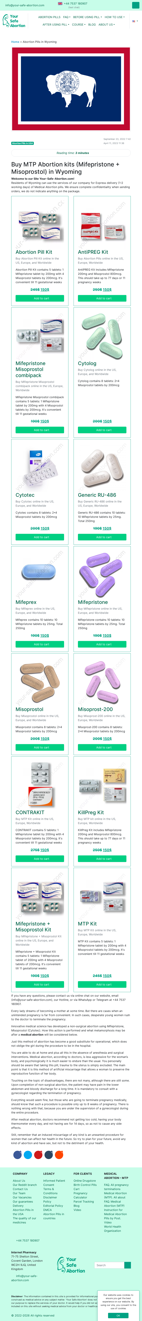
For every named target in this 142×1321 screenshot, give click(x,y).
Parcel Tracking (84, 1201)
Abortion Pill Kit (34, 252)
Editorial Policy (53, 1205)
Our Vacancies (22, 1197)
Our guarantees (23, 1201)
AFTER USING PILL (55, 24)
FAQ (65, 17)
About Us (19, 1180)
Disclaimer (50, 1197)
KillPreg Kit (91, 812)
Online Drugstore (85, 1180)
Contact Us (20, 1189)
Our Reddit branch (25, 1185)
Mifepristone (93, 602)
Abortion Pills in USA (22, 143)
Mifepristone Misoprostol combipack (31, 369)
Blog (76, 1205)
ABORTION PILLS (49, 17)
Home (15, 41)
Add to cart (41, 298)
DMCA (47, 1210)
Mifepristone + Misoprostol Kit (33, 927)
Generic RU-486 (97, 495)
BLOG (92, 24)
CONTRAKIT (30, 812)
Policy (47, 1201)
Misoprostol (29, 709)
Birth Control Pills (85, 1185)
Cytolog (87, 363)
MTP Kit (87, 924)
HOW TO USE (114, 17)
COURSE (77, 24)
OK (118, 1315)
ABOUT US (106, 24)
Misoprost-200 (95, 709)
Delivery (18, 1205)
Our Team (19, 1193)
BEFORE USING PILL (86, 17)
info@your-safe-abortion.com (24, 5)
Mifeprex (26, 602)
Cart (76, 1189)
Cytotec (25, 495)
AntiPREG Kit (93, 252)
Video (77, 1210)
